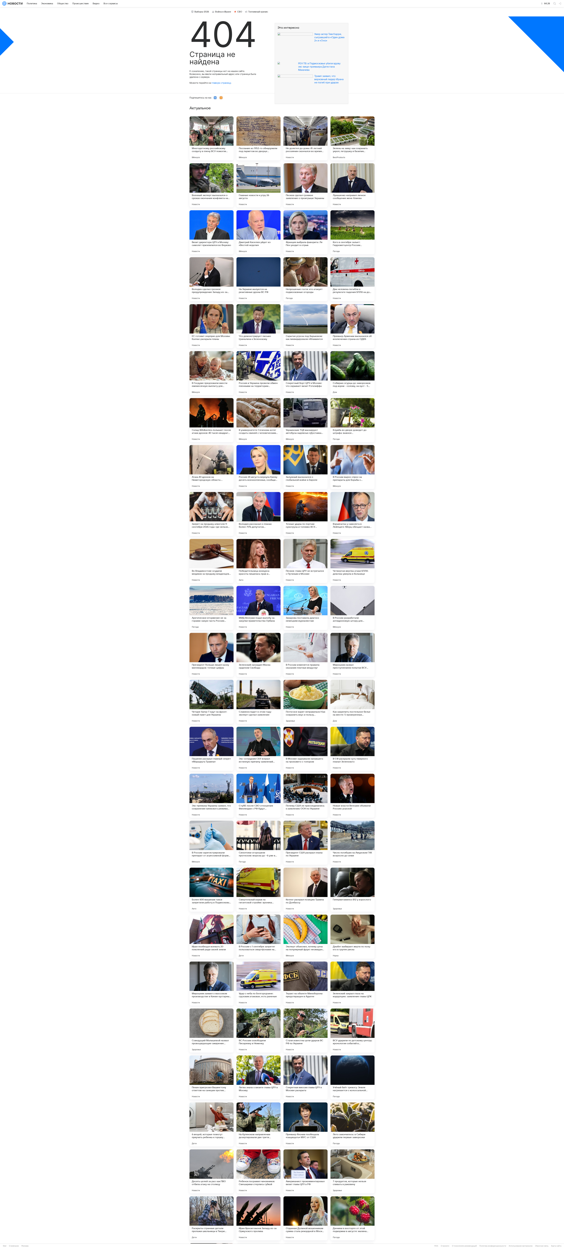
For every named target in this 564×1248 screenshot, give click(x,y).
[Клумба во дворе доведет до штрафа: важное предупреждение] (352, 420)
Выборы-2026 (201, 12)
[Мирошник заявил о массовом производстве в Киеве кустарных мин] (211, 984)
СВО (239, 12)
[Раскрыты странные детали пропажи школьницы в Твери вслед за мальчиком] (211, 1218)
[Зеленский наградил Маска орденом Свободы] (258, 655)
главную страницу (221, 82)
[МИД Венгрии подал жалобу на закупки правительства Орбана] (258, 608)
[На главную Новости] (14, 3)
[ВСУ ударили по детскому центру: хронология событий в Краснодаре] (352, 1031)
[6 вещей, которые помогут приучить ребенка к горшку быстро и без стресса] (211, 1124)
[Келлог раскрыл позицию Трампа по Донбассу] (305, 890)
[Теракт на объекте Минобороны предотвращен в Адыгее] (305, 984)
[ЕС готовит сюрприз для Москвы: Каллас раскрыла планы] (211, 326)
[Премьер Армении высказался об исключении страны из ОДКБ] (352, 326)
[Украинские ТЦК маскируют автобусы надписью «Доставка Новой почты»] (305, 420)
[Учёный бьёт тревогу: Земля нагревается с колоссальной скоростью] (352, 1077)
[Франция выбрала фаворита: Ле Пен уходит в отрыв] (305, 232)
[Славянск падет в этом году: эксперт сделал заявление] (258, 702)
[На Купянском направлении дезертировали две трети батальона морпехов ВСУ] (258, 1124)
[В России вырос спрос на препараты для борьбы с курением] (352, 467)
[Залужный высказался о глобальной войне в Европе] (305, 467)
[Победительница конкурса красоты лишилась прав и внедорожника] (258, 561)
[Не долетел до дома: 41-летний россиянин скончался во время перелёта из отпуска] (305, 138)
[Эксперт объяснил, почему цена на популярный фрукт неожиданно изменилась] (305, 937)
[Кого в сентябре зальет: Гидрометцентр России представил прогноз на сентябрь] (352, 232)
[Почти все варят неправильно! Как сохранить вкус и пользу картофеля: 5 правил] (305, 702)
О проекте (445, 1246)
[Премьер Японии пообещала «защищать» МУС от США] (305, 1124)
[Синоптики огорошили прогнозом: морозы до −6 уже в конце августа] (258, 843)
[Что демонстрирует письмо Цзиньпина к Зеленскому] (258, 326)
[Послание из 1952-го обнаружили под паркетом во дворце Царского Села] (258, 138)
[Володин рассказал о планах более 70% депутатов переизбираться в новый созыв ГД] (258, 514)
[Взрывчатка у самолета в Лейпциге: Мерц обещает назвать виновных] (352, 514)
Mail (4, 1246)
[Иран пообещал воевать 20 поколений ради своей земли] (211, 937)
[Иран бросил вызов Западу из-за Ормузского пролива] (258, 1218)
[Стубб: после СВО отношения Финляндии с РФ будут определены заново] (258, 796)
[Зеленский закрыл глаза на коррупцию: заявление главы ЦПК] (352, 984)
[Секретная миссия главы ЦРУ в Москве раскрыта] (305, 1077)
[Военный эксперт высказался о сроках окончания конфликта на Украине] (211, 185)
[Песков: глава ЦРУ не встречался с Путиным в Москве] (305, 561)
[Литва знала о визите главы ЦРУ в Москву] (258, 1077)
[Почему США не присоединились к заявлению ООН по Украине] (305, 796)
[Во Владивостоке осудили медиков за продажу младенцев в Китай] (211, 561)
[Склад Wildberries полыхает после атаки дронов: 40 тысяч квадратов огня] (211, 420)
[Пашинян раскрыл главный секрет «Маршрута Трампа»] (211, 749)
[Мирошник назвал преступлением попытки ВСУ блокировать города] (352, 655)
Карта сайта (556, 1246)
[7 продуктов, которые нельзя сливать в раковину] (352, 1171)
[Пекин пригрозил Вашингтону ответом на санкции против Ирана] (211, 1077)
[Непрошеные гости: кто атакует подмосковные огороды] (305, 279)
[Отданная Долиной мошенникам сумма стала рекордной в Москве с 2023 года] (305, 1218)
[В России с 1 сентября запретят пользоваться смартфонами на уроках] (258, 937)
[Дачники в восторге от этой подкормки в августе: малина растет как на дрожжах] (352, 1218)
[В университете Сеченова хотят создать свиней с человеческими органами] (258, 420)
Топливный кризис (258, 12)
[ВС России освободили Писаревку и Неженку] (258, 1031)
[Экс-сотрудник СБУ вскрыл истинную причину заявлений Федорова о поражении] (258, 749)
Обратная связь (541, 1246)
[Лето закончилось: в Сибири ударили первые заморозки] (352, 1124)
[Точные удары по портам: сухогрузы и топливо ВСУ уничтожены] (305, 514)
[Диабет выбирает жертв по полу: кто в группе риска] (352, 937)
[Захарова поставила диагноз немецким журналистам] (305, 608)
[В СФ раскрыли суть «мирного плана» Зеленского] (352, 749)
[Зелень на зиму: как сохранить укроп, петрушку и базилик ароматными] (352, 138)
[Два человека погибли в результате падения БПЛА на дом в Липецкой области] (352, 279)
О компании (14, 1246)
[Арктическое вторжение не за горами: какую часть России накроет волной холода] (211, 608)
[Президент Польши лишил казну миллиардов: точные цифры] (211, 655)
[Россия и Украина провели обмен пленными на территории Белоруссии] (258, 373)
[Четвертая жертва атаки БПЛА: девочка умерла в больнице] (352, 561)
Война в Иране (223, 12)
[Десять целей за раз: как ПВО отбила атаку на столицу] (211, 1171)
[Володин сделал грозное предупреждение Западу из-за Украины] (211, 279)
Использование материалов (520, 1246)
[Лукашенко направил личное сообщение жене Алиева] (352, 185)
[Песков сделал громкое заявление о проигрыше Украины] (305, 185)
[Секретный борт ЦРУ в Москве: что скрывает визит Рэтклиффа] (305, 373)
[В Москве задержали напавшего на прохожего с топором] (305, 749)
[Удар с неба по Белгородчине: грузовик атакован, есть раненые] (258, 984)
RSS (436, 1246)
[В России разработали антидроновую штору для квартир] (352, 608)
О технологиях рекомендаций (464, 1246)
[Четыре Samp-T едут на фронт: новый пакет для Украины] (211, 702)
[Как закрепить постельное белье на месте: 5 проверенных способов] (352, 702)
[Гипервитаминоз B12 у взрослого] (352, 890)
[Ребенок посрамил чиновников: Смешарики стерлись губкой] (258, 1171)
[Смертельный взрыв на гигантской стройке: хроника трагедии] (258, 890)
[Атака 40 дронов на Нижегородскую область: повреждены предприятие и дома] (211, 467)
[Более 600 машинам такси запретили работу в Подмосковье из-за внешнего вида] (211, 890)
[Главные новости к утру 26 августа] (258, 185)
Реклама (24, 1246)
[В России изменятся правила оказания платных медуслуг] (305, 655)
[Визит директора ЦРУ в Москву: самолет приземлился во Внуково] (211, 232)
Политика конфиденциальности (492, 1246)
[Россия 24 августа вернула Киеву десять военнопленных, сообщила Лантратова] (258, 467)
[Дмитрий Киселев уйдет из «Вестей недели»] (258, 232)
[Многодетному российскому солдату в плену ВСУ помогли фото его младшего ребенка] (211, 138)
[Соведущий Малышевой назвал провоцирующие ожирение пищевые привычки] (211, 1031)
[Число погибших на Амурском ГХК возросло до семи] (352, 843)
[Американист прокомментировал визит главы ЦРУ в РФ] (305, 1171)
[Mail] (4, 3)
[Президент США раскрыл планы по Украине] (305, 843)
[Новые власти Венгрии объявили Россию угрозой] (352, 796)
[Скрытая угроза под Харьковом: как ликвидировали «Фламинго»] (305, 326)
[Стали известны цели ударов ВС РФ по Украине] (305, 1031)
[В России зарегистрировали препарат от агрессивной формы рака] (211, 843)
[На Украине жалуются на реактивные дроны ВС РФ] (258, 279)
